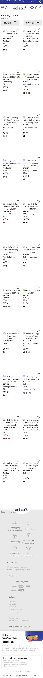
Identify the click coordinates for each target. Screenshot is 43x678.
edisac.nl (25, 620)
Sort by (30, 23)
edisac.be (14, 620)
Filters (7, 23)
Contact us (13, 576)
